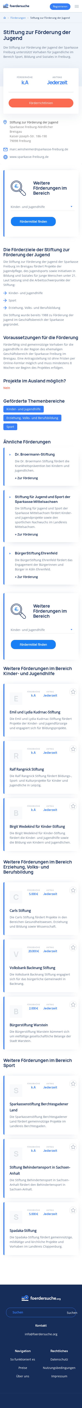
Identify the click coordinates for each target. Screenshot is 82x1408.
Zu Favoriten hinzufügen (73, 691)
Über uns (22, 1376)
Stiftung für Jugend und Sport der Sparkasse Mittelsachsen (42, 499)
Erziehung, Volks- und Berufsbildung (32, 418)
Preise (23, 1368)
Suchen (70, 1313)
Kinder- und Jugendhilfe (24, 409)
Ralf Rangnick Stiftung (27, 769)
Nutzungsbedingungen (59, 1368)
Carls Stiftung (20, 910)
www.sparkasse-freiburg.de (29, 157)
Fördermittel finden (33, 221)
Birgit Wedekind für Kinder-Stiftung (37, 826)
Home (4, 18)
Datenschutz (59, 1359)
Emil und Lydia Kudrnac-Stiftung (35, 712)
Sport (10, 427)
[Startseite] (16, 6)
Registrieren (60, 6)
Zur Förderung (27, 478)
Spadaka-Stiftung (23, 1230)
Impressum (59, 1376)
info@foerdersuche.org (41, 1334)
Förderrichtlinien (41, 103)
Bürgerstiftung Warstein (29, 1025)
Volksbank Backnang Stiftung (32, 967)
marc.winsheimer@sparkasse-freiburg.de (39, 149)
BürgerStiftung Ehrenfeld (36, 553)
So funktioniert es (22, 1359)
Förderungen (18, 18)
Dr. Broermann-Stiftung (35, 454)
